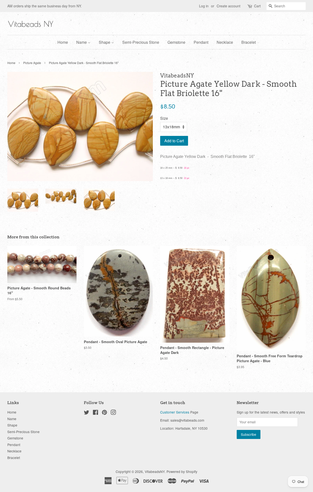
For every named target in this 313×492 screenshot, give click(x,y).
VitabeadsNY (155, 471)
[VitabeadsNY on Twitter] (86, 413)
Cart (257, 5)
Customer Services (174, 412)
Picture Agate (32, 63)
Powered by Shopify (182, 471)
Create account (228, 5)
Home (62, 42)
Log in (204, 5)
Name (82, 42)
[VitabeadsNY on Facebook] (95, 413)
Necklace (225, 42)
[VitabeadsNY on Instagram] (113, 413)
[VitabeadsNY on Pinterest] (104, 413)
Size (164, 118)
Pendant (201, 42)
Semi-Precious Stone (140, 42)
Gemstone (176, 42)
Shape (105, 42)
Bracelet (248, 42)
